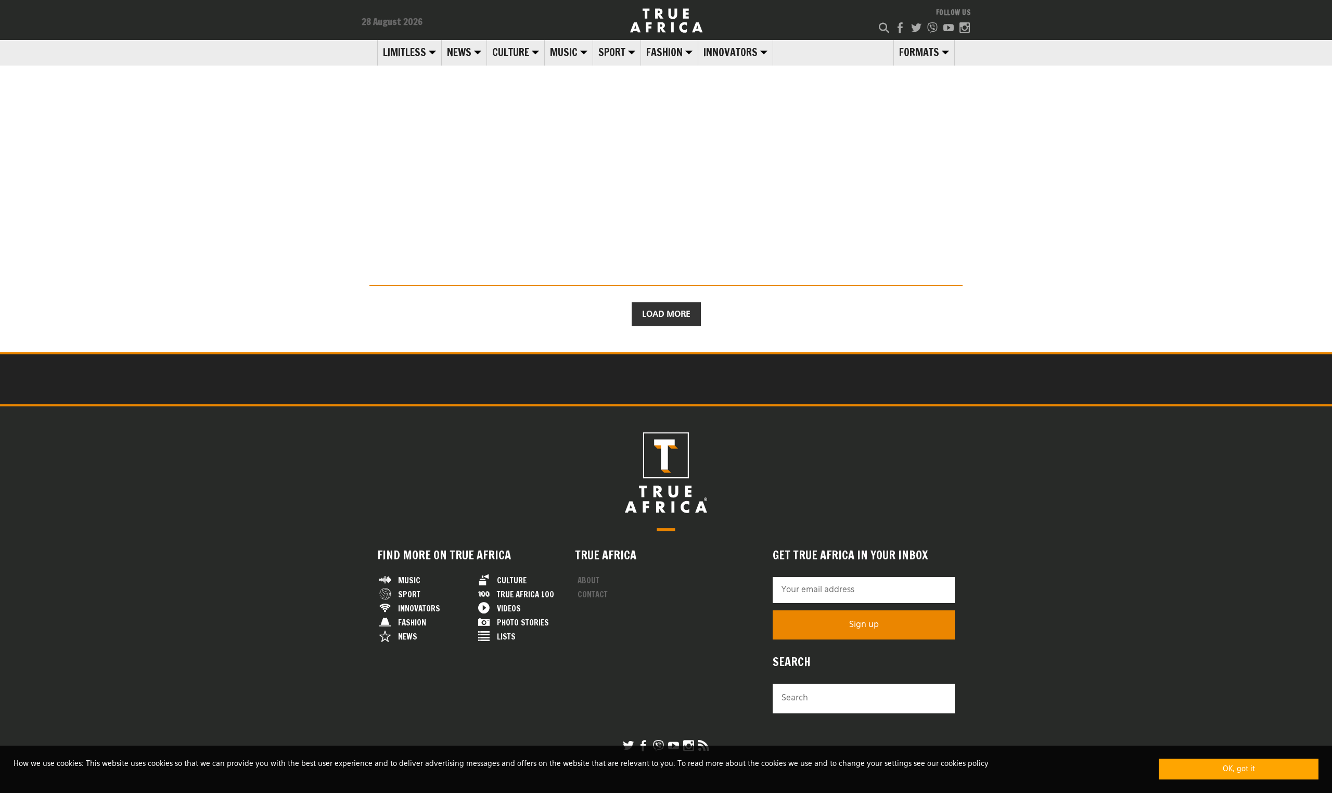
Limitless (404, 52)
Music (564, 52)
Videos (509, 608)
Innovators (730, 52)
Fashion (664, 52)
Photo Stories (523, 622)
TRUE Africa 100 (525, 594)
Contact (593, 594)
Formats (919, 52)
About (588, 580)
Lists (506, 636)
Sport (611, 52)
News (459, 52)
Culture (510, 52)
